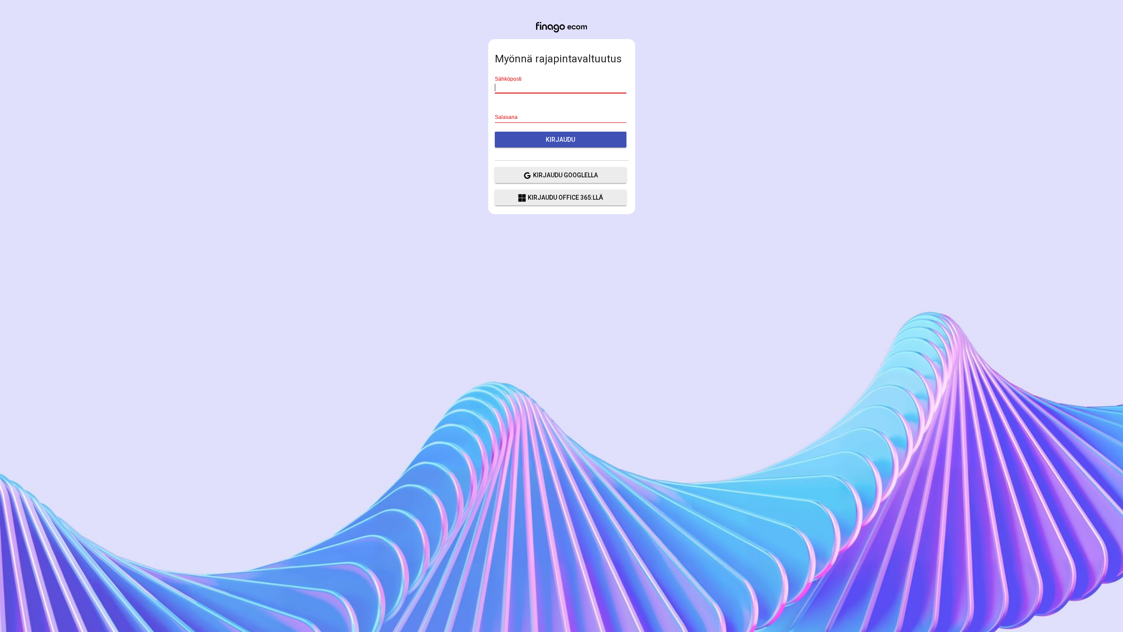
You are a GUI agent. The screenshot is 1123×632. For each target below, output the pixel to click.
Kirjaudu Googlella (565, 175)
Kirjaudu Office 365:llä (565, 197)
